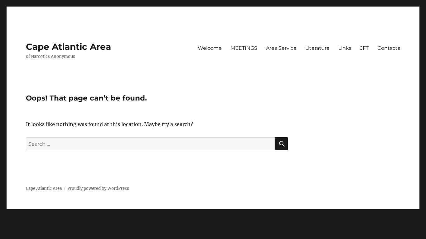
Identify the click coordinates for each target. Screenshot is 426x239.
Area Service (281, 48)
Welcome (210, 48)
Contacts (388, 48)
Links (344, 48)
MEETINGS (243, 48)
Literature (317, 48)
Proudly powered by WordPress (98, 188)
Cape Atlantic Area (68, 46)
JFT (364, 48)
